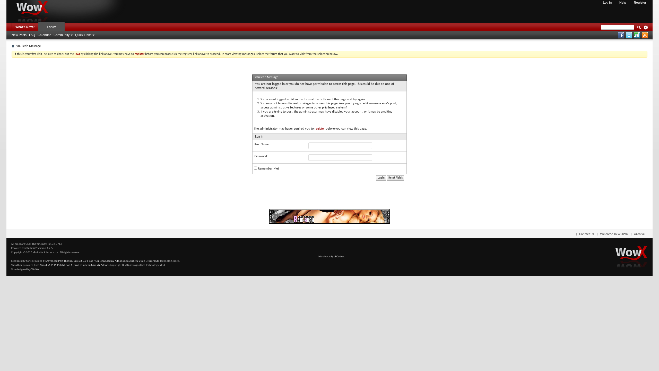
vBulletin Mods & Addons (109, 261)
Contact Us (586, 234)
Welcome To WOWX (614, 234)
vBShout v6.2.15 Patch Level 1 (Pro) (58, 265)
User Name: (261, 144)
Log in (607, 2)
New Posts (19, 35)
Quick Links (83, 35)
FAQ (32, 35)
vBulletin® (31, 248)
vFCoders (339, 256)
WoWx (35, 269)
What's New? (24, 27)
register (320, 128)
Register (640, 2)
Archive (639, 234)
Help (622, 2)
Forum (51, 27)
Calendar (44, 35)
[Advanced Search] (645, 29)
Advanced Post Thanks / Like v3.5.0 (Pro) (69, 261)
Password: (261, 156)
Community (62, 35)
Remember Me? (268, 168)
